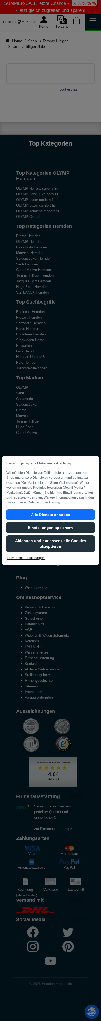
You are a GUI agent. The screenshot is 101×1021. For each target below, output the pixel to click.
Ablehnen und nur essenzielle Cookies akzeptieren (50, 544)
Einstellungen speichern (50, 527)
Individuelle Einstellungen (26, 558)
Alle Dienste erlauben (50, 515)
